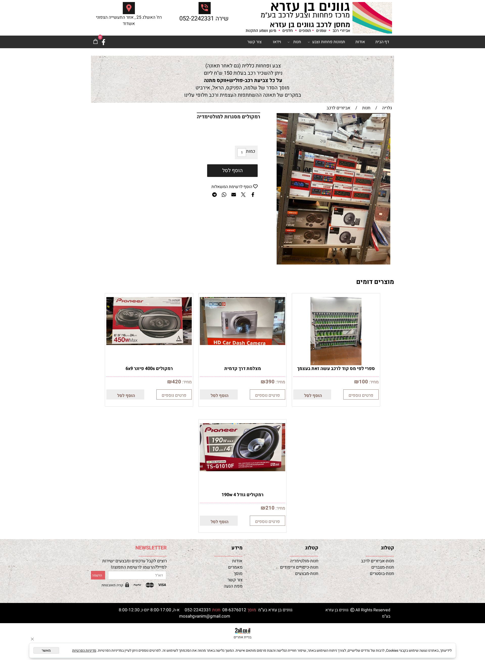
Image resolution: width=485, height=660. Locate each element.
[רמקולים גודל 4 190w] (242, 470)
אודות (360, 42)
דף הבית (382, 42)
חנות (297, 42)
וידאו (277, 42)
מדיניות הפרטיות (84, 650)
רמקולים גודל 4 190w (242, 494)
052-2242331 (196, 18)
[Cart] (95, 42)
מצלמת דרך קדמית (242, 368)
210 (270, 508)
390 (270, 381)
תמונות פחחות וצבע (328, 42)
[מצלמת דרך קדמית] (242, 343)
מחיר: (373, 382)
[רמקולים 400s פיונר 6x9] (149, 343)
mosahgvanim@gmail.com (204, 616)
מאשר (46, 650)
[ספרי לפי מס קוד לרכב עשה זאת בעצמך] (336, 364)
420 (176, 381)
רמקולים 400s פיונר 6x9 (149, 368)
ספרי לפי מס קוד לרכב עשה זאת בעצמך (336, 368)
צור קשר (254, 42)
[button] (312, 394)
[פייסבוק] (103, 42)
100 (363, 381)
